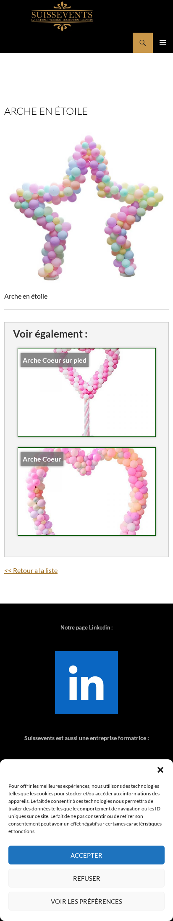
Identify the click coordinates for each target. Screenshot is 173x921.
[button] (160, 770)
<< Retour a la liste (31, 570)
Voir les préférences (86, 901)
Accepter (86, 855)
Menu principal (163, 43)
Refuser (86, 878)
